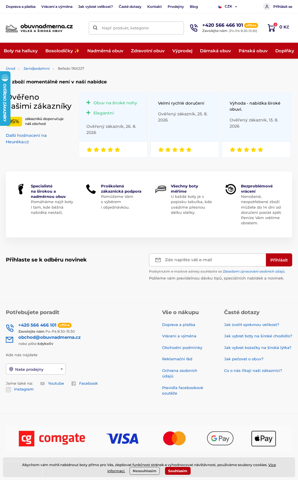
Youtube (56, 383)
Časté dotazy (130, 6)
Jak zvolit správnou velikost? (251, 324)
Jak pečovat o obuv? (243, 359)
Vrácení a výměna (56, 6)
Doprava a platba (21, 6)
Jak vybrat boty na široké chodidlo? (258, 336)
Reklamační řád (177, 359)
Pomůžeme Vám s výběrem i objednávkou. (117, 201)
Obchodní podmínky (182, 347)
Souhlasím (177, 471)
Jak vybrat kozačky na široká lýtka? (257, 347)
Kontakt (154, 6)
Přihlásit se (282, 6)
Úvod (10, 68)
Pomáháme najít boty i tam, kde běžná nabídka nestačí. (52, 206)
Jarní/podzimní (36, 68)
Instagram (24, 389)
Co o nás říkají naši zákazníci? (253, 370)
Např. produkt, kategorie (125, 28)
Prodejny (176, 6)
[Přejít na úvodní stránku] (39, 28)
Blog (194, 6)
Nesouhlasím (145, 471)
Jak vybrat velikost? (95, 6)
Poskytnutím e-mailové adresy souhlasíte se (217, 271)
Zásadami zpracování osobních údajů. (254, 271)
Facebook (88, 383)
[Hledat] (95, 28)
